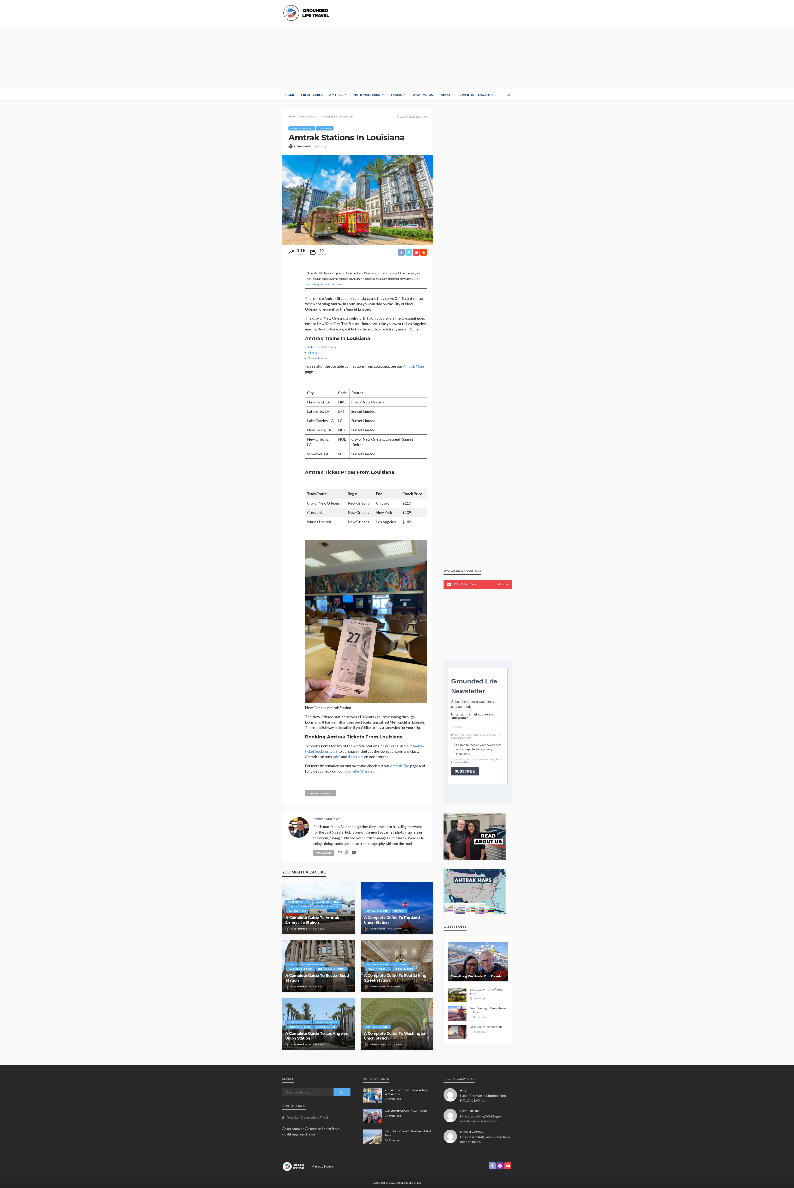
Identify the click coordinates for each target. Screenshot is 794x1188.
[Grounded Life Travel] (307, 13)
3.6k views (318, 928)
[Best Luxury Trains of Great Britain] (457, 995)
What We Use (424, 95)
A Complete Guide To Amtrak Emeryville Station (312, 920)
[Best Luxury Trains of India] (457, 1032)
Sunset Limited (318, 358)
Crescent (314, 352)
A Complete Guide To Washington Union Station (395, 1036)
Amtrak (336, 95)
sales (336, 756)
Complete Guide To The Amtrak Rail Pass (408, 1133)
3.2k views (318, 1044)
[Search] (508, 94)
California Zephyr (327, 902)
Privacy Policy (322, 1166)
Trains (396, 95)
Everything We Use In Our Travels (476, 976)
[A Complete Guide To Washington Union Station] (397, 1024)
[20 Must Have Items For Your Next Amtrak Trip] (372, 1095)
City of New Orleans (322, 347)
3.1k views (397, 928)
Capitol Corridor (300, 906)
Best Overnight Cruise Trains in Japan (488, 1009)
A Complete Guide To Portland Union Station (392, 920)
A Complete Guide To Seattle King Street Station (395, 978)
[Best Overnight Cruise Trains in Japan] (457, 1013)
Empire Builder (404, 969)
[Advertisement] (397, 58)
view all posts (323, 853)
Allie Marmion (299, 928)
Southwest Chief (300, 1026)
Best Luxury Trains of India (486, 1026)
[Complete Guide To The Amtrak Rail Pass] (372, 1136)
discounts (356, 756)
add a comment (321, 793)
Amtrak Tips (400, 765)
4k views (396, 986)
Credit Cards (312, 95)
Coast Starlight (329, 906)
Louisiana (325, 128)
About (446, 95)
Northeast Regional (331, 969)
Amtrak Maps (414, 366)
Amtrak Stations (302, 128)
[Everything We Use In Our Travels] (478, 961)
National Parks (367, 95)
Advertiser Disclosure (477, 95)
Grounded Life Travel (314, 1117)
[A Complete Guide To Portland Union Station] (397, 908)
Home (290, 95)
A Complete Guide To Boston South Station (317, 978)
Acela (291, 964)
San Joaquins (297, 911)
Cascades (400, 964)
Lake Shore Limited (300, 969)
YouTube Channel (358, 771)
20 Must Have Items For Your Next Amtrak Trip (406, 1091)
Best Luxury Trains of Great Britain (486, 991)
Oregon (399, 911)
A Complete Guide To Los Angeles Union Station (316, 1036)
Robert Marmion (303, 146)
